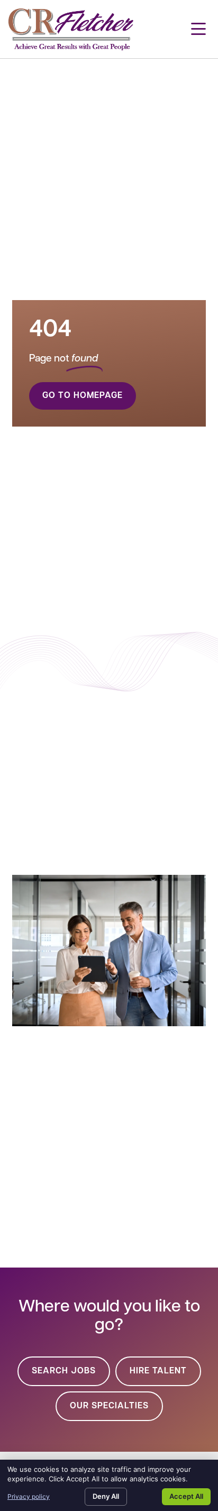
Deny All (106, 1496)
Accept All (186, 1496)
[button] (198, 29)
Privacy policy (28, 1496)
